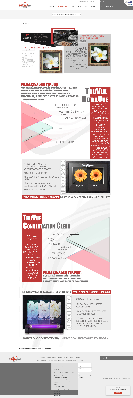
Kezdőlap (59, 14)
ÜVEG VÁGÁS (24, 24)
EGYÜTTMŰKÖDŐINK (41, 360)
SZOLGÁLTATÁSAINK (68, 14)
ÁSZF (82, 360)
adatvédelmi (87, 375)
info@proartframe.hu (83, 1)
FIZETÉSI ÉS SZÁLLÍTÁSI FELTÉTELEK (56, 360)
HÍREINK (66, 357)
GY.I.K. (71, 357)
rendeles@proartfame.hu (60, 388)
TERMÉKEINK (42, 357)
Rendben (118, 392)
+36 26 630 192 (92, 1)
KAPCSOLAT (78, 357)
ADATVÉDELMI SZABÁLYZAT (72, 360)
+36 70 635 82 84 (57, 393)
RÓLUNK (60, 357)
